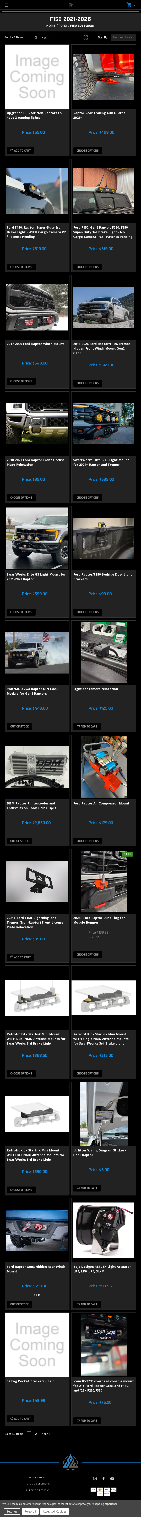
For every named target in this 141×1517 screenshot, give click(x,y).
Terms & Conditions (37, 1483)
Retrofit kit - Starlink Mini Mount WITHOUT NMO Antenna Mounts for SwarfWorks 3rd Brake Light (35, 1155)
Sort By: (103, 37)
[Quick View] (62, 51)
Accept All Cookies (54, 1511)
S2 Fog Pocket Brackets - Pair (30, 1381)
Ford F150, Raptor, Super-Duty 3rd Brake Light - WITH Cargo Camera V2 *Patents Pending (36, 232)
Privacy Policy (38, 1477)
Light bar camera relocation (95, 689)
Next (45, 37)
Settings (12, 1511)
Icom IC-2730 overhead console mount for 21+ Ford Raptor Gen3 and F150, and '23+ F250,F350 (103, 1385)
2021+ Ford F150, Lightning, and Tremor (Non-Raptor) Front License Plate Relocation (35, 922)
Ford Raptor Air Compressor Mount (101, 803)
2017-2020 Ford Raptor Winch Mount (35, 344)
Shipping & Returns (37, 1490)
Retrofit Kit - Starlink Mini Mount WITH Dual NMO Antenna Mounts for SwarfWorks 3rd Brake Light (36, 1038)
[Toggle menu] (18, 4)
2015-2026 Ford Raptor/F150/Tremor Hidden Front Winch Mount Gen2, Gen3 (101, 348)
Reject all (30, 1511)
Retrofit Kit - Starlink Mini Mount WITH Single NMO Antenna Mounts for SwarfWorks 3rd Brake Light (101, 1038)
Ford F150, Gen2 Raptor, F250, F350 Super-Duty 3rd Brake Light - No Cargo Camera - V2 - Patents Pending (103, 232)
